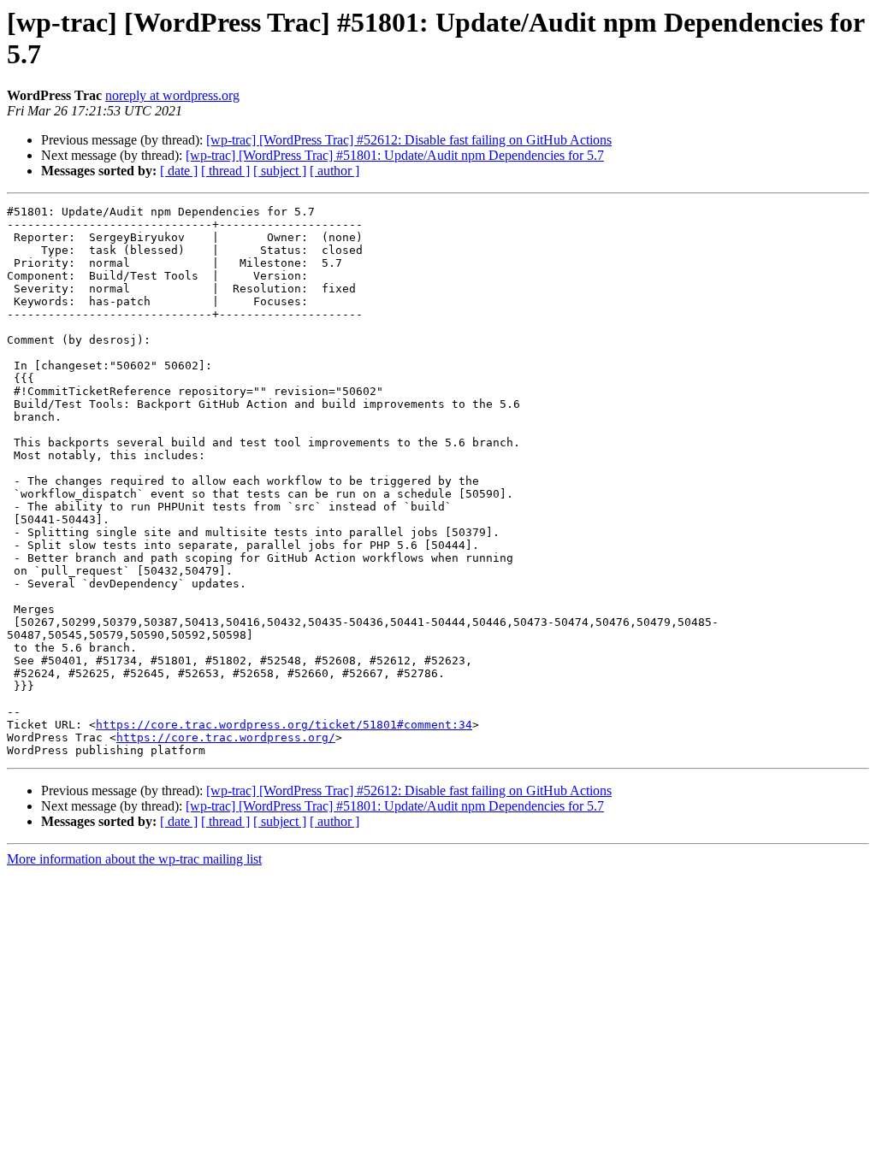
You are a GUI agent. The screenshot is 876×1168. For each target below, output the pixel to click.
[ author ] (334, 170)
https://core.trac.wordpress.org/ (225, 737)
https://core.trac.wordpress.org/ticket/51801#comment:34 (284, 724)
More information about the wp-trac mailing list (134, 859)
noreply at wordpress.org (172, 95)
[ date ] (179, 170)
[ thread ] (225, 170)
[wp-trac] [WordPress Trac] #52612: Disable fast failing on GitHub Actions (409, 140)
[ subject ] (279, 170)
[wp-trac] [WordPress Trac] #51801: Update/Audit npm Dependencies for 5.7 (395, 155)
